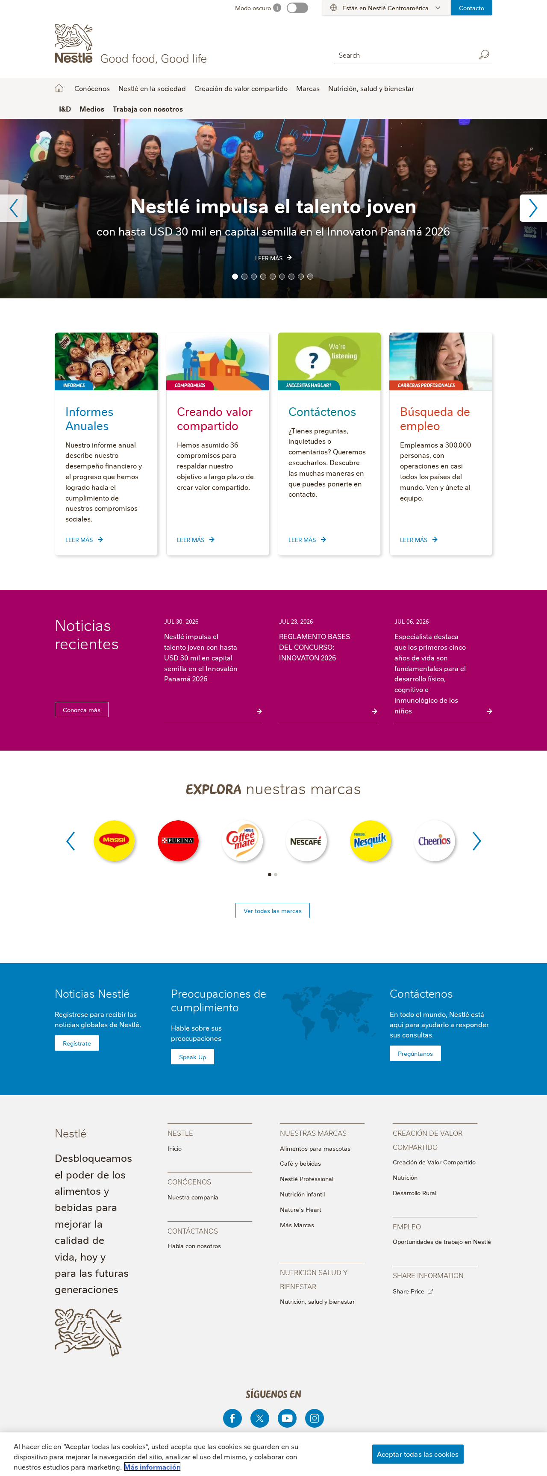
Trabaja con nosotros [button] (148, 108)
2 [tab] (244, 277)
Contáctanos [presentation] (193, 1230)
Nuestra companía (193, 1197)
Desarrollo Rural (414, 1192)
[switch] (297, 8)
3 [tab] (254, 277)
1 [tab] (235, 277)
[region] (273, 1454)
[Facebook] (232, 1418)
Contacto (471, 8)
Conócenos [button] (92, 88)
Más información (152, 1466)
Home (59, 88)
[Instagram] (314, 1418)
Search (483, 54)
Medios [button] (91, 108)
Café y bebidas (300, 1163)
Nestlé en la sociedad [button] (152, 88)
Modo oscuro (253, 8)
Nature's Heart (300, 1209)
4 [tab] (263, 277)
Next (533, 208)
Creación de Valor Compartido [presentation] (427, 1139)
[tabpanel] (273, 208)
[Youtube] (287, 1418)
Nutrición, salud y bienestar (371, 88)
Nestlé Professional (306, 1178)
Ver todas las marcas (273, 910)
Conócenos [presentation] (189, 1181)
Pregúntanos (415, 1053)
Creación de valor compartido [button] (241, 88)
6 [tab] (282, 277)
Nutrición (405, 1177)
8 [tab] (301, 277)
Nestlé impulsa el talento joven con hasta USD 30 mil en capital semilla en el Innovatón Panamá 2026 (201, 657)
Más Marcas (297, 1225)
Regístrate (77, 1043)
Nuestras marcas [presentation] (313, 1132)
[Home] (132, 44)
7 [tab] (291, 277)
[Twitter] (259, 1418)
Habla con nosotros (194, 1245)
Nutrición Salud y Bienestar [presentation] (313, 1278)
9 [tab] (310, 277)
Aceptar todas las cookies (418, 1453)
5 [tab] (273, 277)
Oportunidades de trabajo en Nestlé (442, 1241)
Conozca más (81, 709)
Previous (13, 208)
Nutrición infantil (302, 1194)
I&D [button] (65, 108)
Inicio (175, 1148)
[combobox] (402, 54)
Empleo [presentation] (407, 1226)
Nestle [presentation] (180, 1132)
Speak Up (192, 1057)
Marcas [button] (308, 88)
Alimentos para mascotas (315, 1148)
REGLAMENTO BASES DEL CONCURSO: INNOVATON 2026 (314, 646)
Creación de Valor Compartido (434, 1162)
